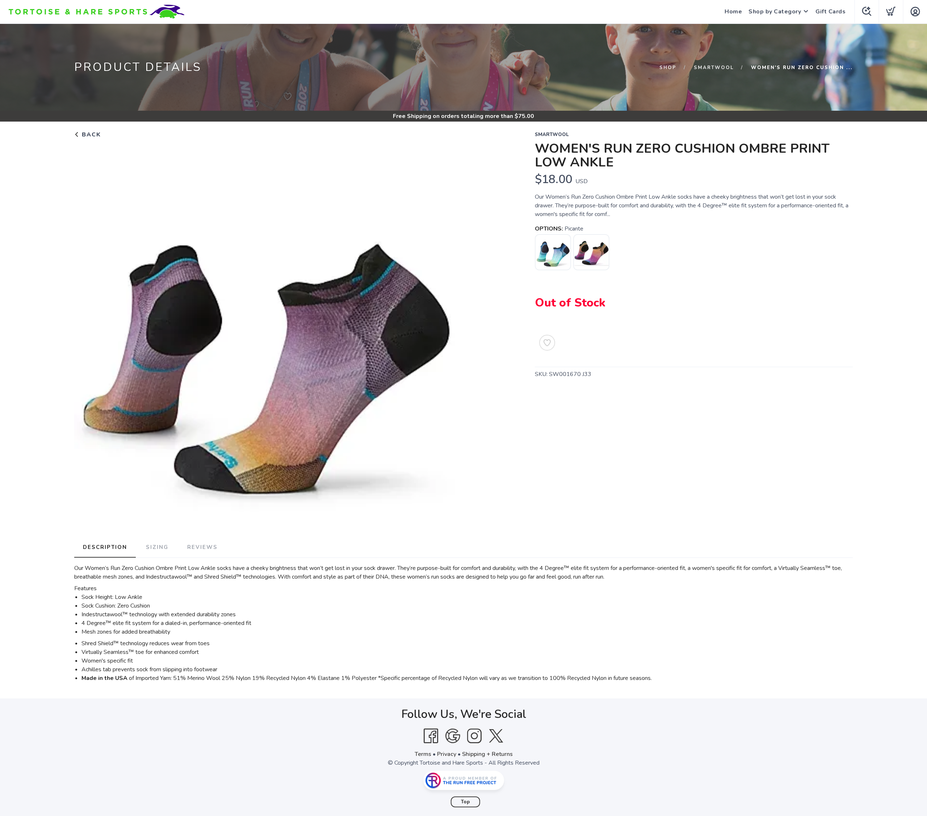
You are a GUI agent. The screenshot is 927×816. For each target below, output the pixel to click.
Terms (423, 754)
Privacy (446, 754)
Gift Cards (830, 12)
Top (465, 802)
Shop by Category (774, 12)
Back (90, 135)
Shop (667, 67)
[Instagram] (474, 736)
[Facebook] (431, 736)
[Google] (453, 736)
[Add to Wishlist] (547, 343)
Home (733, 12)
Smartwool (714, 67)
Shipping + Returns (487, 754)
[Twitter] (496, 736)
